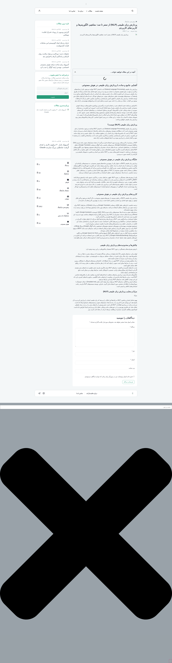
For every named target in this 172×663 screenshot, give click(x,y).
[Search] (170, 661)
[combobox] (86, 407)
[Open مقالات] (86, 11)
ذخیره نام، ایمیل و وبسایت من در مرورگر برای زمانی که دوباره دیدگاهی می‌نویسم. (109, 376)
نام (133, 351)
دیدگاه (132, 327)
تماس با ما (80, 393)
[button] (75, 72)
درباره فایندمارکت (91, 393)
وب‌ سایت (132, 368)
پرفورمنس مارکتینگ (130, 21)
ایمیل (132, 359)
